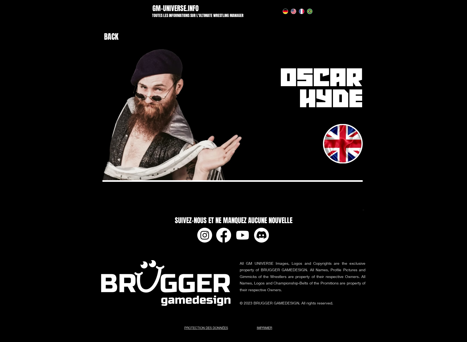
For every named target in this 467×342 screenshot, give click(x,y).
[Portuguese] (310, 11)
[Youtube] (242, 235)
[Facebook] (223, 235)
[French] (302, 11)
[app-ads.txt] (363, 211)
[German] (285, 11)
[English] (293, 11)
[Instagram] (204, 235)
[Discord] (261, 235)
